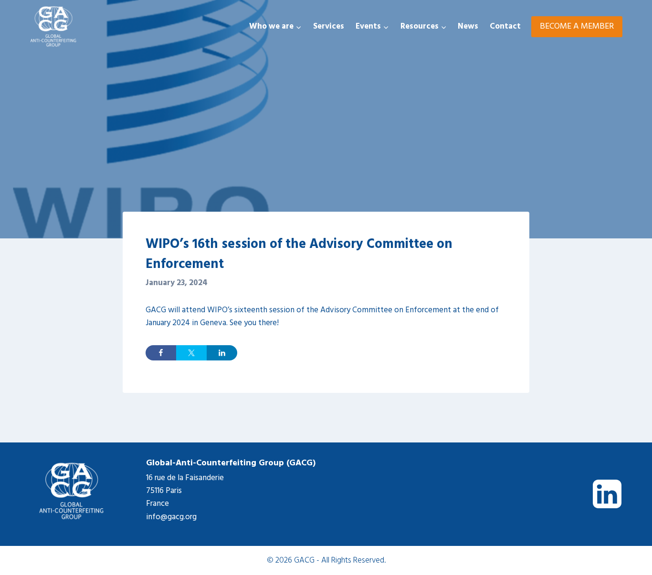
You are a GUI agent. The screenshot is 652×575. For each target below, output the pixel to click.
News (468, 26)
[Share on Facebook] (161, 352)
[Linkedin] (607, 494)
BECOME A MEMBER (577, 26)
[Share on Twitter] (191, 352)
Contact (505, 26)
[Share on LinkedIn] (222, 352)
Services (328, 26)
